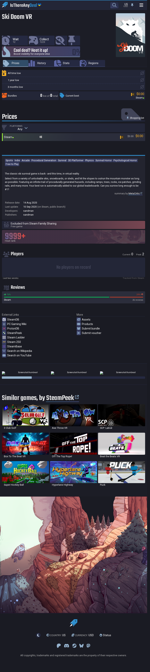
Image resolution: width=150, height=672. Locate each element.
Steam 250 (14, 341)
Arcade (26, 160)
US (58, 635)
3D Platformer (75, 160)
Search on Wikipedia (19, 350)
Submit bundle (91, 328)
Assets (86, 319)
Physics (89, 160)
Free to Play (12, 164)
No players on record (73, 267)
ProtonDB (13, 328)
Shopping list (136, 117)
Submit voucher (91, 333)
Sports (9, 160)
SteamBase (14, 346)
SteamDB (13, 319)
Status (106, 635)
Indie (17, 160)
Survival (62, 160)
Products (87, 324)
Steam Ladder (16, 337)
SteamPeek (14, 333)
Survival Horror (104, 160)
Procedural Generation (43, 160)
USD (84, 635)
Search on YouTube (19, 355)
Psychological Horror (125, 160)
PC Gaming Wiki (16, 324)
